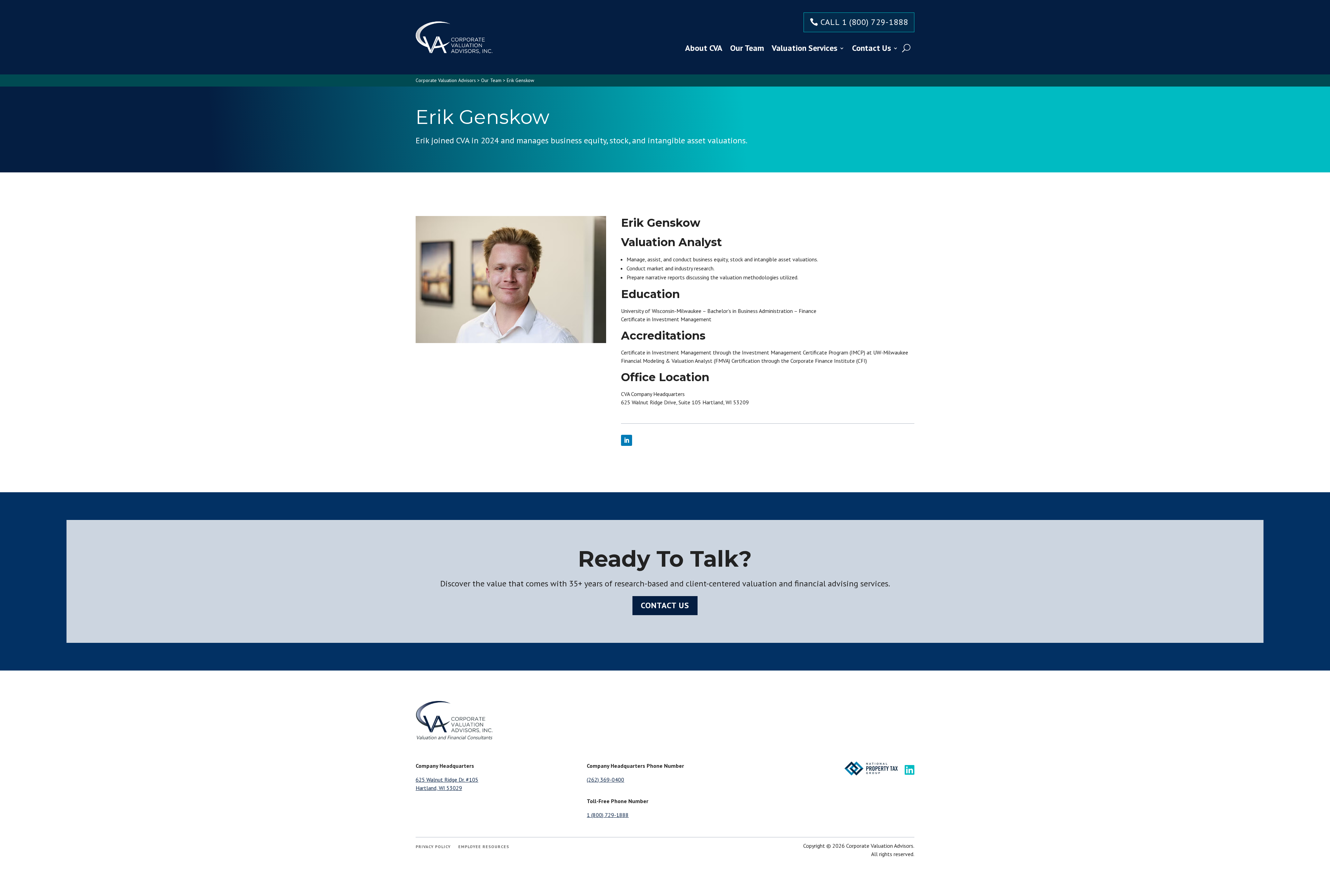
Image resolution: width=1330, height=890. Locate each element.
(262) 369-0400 (605, 779)
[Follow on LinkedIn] (626, 440)
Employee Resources (483, 846)
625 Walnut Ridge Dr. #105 (447, 779)
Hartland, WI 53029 (439, 787)
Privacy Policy (433, 846)
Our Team (747, 48)
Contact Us (871, 48)
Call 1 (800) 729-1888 (864, 22)
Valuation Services (804, 48)
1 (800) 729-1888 (608, 814)
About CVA (703, 48)
